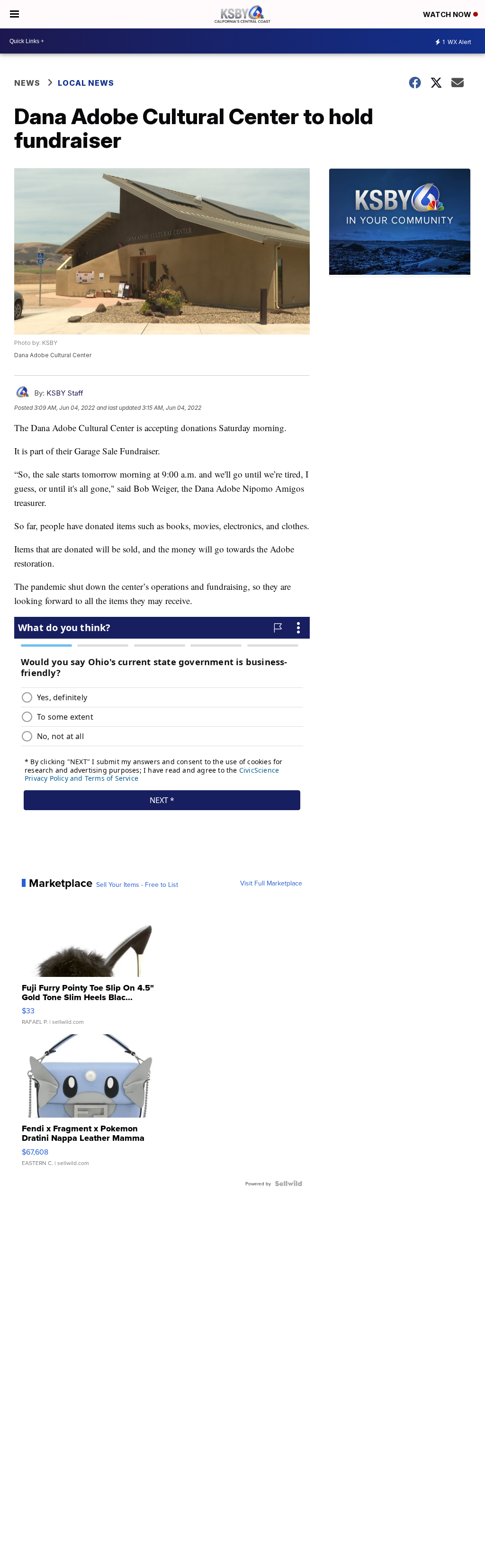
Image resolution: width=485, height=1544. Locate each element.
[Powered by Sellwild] (288, 1183)
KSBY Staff (64, 392)
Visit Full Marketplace (271, 883)
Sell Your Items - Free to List (137, 884)
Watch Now (448, 14)
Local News (86, 83)
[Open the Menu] (14, 14)
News (27, 83)
